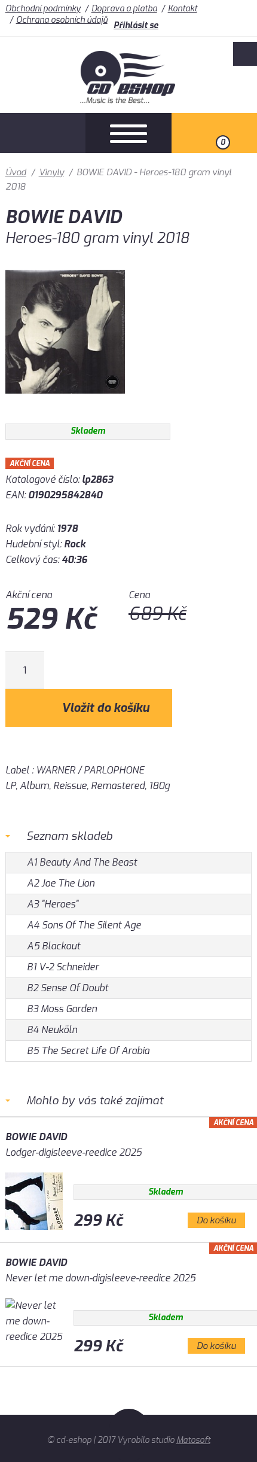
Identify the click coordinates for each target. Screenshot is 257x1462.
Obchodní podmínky (43, 8)
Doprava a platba (124, 8)
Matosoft (193, 1440)
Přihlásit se (136, 25)
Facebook (245, 54)
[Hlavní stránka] (129, 100)
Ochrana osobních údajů (62, 20)
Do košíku (216, 1220)
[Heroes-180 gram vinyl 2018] (65, 402)
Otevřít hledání (42, 133)
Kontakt (182, 8)
